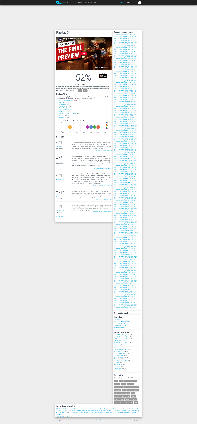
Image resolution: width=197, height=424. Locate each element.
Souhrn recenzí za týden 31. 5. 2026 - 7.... (125, 53)
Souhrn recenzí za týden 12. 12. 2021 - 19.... (126, 217)
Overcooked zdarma (119, 323)
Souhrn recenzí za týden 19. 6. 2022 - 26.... (125, 167)
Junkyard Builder (118, 370)
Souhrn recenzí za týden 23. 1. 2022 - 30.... (125, 206)
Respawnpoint (60, 179)
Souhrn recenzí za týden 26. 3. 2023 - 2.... (125, 94)
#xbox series (59, 88)
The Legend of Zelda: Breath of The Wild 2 (92, 412)
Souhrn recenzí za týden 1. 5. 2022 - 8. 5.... (125, 180)
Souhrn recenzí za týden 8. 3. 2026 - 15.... (125, 75)
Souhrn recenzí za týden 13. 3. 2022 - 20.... (125, 193)
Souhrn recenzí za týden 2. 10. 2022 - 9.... (125, 140)
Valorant (58, 414)
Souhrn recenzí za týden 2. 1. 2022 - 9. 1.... (125, 212)
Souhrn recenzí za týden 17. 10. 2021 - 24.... (126, 232)
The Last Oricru (63, 106)
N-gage (127, 399)
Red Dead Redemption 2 (97, 409)
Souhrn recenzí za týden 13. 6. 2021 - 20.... (125, 265)
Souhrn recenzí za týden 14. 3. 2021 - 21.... (125, 289)
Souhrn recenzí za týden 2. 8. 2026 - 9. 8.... (125, 36)
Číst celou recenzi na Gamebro (103, 199)
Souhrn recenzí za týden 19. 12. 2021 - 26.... (126, 215)
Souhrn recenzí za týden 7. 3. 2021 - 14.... (125, 291)
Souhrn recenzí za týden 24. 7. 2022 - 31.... (125, 158)
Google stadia (119, 402)
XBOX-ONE (80, 2)
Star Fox (116, 362)
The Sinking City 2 (118, 340)
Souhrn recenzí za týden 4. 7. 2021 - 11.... (125, 260)
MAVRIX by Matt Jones (120, 349)
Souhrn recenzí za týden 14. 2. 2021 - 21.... (125, 296)
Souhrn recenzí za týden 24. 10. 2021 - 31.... (126, 230)
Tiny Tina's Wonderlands (65, 110)
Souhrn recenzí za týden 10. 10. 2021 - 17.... (126, 234)
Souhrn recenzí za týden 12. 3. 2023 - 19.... (125, 97)
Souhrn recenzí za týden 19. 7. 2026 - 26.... (125, 40)
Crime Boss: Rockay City (66, 100)
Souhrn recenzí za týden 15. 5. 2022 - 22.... (125, 177)
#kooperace (74, 86)
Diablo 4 (106, 412)
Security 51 (117, 344)
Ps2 (129, 390)
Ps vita (134, 399)
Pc (116, 381)
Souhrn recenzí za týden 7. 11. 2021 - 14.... (125, 226)
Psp (133, 393)
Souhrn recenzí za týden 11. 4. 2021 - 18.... (125, 282)
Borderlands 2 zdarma (120, 325)
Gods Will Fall (127, 412)
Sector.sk (58, 146)
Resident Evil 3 (125, 409)
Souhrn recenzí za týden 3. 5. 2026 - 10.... (125, 60)
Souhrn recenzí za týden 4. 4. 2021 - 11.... (125, 284)
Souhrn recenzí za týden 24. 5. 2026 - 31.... (125, 55)
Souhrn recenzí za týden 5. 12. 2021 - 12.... (125, 219)
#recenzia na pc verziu (95, 88)
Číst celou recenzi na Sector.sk (103, 150)
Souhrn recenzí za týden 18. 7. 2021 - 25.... (125, 256)
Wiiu (133, 396)
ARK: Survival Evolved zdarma (122, 321)
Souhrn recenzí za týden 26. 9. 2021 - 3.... (125, 237)
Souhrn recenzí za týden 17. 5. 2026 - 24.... (125, 57)
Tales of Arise (117, 368)
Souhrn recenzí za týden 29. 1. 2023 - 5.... (125, 108)
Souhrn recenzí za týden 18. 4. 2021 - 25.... (125, 280)
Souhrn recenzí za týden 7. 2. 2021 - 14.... (125, 298)
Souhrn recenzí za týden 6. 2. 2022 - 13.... (125, 202)
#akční (62, 86)
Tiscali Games (60, 210)
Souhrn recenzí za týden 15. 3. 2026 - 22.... (125, 73)
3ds (116, 399)
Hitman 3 (112, 412)
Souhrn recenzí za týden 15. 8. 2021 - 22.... (125, 248)
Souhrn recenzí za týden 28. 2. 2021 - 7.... (125, 293)
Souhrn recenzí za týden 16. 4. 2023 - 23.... (125, 88)
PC (67, 2)
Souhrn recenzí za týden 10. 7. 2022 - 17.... (125, 162)
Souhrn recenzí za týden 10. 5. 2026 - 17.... (125, 58)
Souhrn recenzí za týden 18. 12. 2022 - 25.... (126, 119)
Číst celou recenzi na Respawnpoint (102, 185)
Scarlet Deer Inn (118, 348)
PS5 (75, 2)
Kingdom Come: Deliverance (112, 409)
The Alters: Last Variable (120, 361)
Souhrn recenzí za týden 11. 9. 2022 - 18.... (125, 145)
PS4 (71, 2)
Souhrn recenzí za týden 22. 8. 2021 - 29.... (125, 247)
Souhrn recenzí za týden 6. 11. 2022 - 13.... (125, 130)
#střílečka (68, 86)
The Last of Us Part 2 (75, 410)
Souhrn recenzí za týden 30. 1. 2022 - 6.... (125, 204)
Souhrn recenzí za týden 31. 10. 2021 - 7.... (125, 228)
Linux (123, 384)
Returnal (133, 412)
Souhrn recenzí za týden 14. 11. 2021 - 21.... (126, 224)
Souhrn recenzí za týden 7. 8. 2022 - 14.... (125, 154)
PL (57, 217)
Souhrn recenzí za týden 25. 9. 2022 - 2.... (125, 141)
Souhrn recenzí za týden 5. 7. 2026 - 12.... (125, 44)
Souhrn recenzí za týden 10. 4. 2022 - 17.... (125, 186)
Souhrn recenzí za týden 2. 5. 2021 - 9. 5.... (125, 276)
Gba (122, 399)
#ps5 (88, 86)
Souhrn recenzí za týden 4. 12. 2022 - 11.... (125, 123)
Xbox (123, 396)
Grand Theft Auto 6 (63, 412)
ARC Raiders (62, 104)
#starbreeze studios (95, 86)
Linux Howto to (60, 416)
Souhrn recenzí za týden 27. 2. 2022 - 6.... (125, 197)
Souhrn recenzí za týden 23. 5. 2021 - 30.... (125, 271)
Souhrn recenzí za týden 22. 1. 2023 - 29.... (125, 110)
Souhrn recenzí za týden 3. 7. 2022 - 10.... (125, 164)
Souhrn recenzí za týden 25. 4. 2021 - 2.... (125, 278)
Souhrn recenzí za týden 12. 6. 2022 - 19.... (125, 169)
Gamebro (58, 197)
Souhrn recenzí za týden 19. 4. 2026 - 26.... (125, 64)
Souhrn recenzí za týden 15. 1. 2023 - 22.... (125, 112)
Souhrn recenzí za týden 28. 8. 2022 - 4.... (125, 149)
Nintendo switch (125, 393)
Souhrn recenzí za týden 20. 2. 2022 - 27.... (125, 199)
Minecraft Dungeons (74, 412)
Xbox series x (129, 402)
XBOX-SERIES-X (88, 2)
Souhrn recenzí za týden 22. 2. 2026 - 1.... (125, 79)
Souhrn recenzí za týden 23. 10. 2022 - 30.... (126, 134)
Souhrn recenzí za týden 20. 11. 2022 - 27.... (126, 127)
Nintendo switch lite (130, 381)
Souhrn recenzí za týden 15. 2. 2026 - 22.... (125, 81)
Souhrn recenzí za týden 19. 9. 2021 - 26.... (125, 239)
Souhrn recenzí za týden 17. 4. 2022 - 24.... (125, 184)
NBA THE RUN (118, 364)
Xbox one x (135, 387)
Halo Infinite (117, 410)
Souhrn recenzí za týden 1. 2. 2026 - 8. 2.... (125, 84)
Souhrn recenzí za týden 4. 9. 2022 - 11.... (125, 147)
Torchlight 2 (117, 319)
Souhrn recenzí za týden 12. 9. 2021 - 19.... (125, 241)
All (136, 402)
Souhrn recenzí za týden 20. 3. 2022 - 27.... (125, 191)
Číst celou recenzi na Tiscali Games (102, 211)
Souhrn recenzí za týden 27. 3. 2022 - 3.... (125, 189)
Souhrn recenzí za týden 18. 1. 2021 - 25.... (125, 304)
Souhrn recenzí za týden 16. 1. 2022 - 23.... (125, 208)
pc (80, 90)
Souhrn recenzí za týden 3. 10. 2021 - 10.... (125, 236)
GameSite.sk (59, 162)
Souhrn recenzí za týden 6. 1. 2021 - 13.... (125, 307)
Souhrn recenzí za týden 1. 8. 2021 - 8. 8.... (125, 252)
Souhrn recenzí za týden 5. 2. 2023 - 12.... (125, 106)
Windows (130, 384)
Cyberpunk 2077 (86, 410)
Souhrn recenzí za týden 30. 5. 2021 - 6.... (125, 269)
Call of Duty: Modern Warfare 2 (67, 113)
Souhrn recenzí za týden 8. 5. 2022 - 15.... (125, 178)
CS (62, 217)
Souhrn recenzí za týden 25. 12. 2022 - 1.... (125, 118)
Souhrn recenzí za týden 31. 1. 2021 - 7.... (125, 300)
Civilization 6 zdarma (119, 327)
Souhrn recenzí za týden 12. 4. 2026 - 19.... (125, 66)
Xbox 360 (136, 390)
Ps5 (124, 390)
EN (59, 217)
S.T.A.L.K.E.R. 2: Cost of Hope (122, 338)
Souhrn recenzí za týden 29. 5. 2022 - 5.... (125, 173)
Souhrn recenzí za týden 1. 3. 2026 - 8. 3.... (125, 77)
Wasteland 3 (65, 410)
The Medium (118, 412)
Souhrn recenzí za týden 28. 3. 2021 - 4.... (125, 285)
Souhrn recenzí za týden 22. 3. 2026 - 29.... (125, 71)
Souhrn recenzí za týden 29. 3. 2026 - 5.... (125, 70)
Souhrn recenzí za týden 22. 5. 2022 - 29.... (125, 175)
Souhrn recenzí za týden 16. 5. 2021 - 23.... (125, 272)
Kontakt (59, 420)
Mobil (117, 396)
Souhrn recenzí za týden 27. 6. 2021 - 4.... (125, 261)
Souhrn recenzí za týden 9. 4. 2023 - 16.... (125, 90)
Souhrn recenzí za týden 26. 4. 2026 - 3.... (125, 62)
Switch (95, 2)
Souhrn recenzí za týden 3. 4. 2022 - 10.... (125, 188)
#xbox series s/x (68, 88)
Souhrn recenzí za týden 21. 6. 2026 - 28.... (125, 47)
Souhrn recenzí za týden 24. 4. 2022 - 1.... (125, 182)
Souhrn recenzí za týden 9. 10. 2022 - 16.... (125, 138)
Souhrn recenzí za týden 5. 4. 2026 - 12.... (125, 68)
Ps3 (116, 393)
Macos (117, 384)
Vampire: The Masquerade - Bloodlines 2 (102, 410)
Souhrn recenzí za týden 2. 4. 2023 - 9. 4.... (125, 92)
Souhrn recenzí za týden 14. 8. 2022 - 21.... (125, 153)
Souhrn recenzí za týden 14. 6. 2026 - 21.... (125, 49)
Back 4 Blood (63, 108)
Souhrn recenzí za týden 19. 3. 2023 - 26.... (125, 95)
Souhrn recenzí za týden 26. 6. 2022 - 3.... (125, 165)
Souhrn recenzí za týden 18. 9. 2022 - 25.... (125, 143)
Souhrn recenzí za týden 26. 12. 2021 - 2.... (125, 213)
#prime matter (85, 88)
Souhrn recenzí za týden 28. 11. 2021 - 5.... (125, 221)
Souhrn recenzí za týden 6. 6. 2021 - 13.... (125, 267)
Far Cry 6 (61, 111)
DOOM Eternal (60, 409)
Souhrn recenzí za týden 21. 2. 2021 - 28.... (125, 295)
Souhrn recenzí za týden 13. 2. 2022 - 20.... (125, 201)
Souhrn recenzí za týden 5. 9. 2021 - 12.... (125, 243)
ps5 (85, 90)
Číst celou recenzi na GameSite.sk (102, 168)
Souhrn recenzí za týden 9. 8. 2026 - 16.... (125, 35)
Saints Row (62, 117)
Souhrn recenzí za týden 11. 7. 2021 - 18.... (125, 258)
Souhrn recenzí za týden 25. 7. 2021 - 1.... (125, 254)
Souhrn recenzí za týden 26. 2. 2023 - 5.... (125, 101)
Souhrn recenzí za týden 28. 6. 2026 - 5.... (125, 46)
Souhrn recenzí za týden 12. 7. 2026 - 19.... (125, 42)
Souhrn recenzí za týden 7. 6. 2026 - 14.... (125, 51)
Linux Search (68, 416)
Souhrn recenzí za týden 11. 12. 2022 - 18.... (126, 121)
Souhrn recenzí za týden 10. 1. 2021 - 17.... (125, 306)
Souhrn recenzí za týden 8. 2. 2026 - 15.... (125, 82)
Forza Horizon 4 (84, 409)
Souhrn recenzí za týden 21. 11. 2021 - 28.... (126, 223)
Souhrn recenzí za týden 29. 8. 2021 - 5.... (125, 245)
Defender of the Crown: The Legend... (124, 346)
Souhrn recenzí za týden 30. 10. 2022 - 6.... (125, 132)
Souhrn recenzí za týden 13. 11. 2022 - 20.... (126, 129)
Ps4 (121, 381)
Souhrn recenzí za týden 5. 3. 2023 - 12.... (125, 99)
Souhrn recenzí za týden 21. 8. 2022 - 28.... (125, 151)
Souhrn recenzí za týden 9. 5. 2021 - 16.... (125, 274)
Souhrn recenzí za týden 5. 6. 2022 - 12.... (125, 171)
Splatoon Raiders (118, 355)
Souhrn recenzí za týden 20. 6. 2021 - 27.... (125, 263)
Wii (128, 396)
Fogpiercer (117, 359)
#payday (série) (105, 88)
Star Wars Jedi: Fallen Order (72, 409)
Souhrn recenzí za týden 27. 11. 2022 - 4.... (125, 125)
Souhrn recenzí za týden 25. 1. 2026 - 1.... (125, 86)
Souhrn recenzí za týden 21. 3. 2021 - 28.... (125, 287)
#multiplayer (82, 86)
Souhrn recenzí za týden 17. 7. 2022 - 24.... (125, 160)
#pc (58, 86)
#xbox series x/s (77, 88)
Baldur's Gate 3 (126, 410)
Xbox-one (118, 390)
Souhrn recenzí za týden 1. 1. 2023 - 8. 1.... (125, 116)
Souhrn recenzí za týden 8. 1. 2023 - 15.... (125, 114)
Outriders (61, 115)
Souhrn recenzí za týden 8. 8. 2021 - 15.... (125, 250)
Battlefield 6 (62, 102)
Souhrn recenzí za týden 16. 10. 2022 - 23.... (126, 136)
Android (127, 387)
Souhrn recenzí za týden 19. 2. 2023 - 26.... (125, 103)
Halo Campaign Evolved (120, 353)
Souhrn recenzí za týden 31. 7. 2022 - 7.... (125, 156)
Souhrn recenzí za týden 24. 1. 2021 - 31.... (125, 302)
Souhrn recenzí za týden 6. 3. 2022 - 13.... (125, 195)
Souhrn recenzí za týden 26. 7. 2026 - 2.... (125, 38)
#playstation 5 (105, 86)
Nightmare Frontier (119, 351)
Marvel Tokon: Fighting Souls (121, 335)
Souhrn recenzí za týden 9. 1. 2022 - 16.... (125, 210)
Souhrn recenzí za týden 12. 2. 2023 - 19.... (125, 105)
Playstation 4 (119, 387)
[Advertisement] (98, 17)
